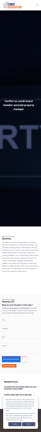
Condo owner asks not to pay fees (18, 395)
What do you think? (8, 236)
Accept (15, 424)
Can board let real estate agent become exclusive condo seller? (20, 388)
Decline (29, 424)
